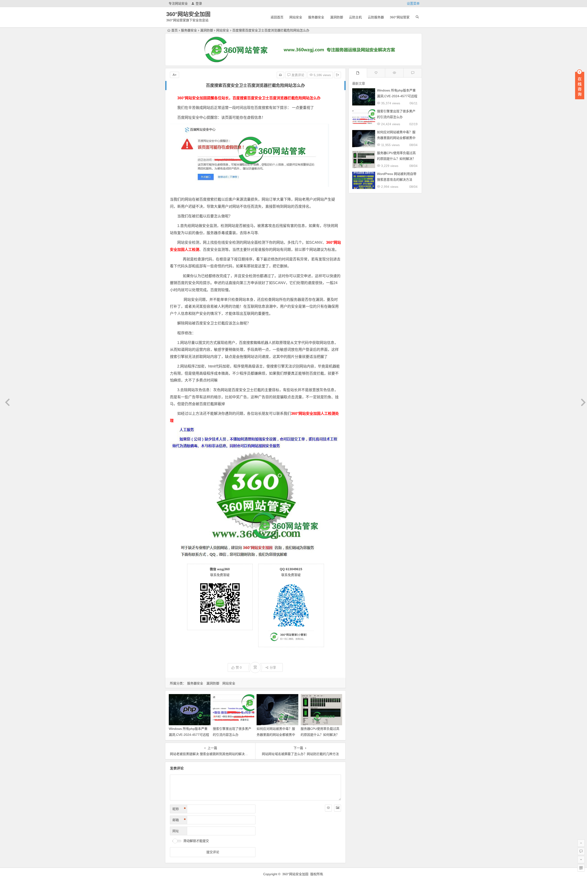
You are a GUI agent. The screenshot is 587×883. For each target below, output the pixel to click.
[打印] (280, 75)
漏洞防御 (336, 17)
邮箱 (179, 819)
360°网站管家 (400, 17)
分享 (273, 667)
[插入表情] (328, 808)
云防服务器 (376, 17)
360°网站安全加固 (188, 14)
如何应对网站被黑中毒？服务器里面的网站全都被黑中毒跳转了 (276, 734)
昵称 (179, 808)
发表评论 (297, 75)
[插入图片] (337, 808)
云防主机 (355, 17)
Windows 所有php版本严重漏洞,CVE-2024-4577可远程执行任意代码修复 (189, 734)
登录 (199, 3)
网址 (175, 831)
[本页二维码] (581, 868)
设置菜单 (413, 3)
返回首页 (277, 17)
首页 (174, 30)
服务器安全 (316, 17)
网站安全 (295, 17)
